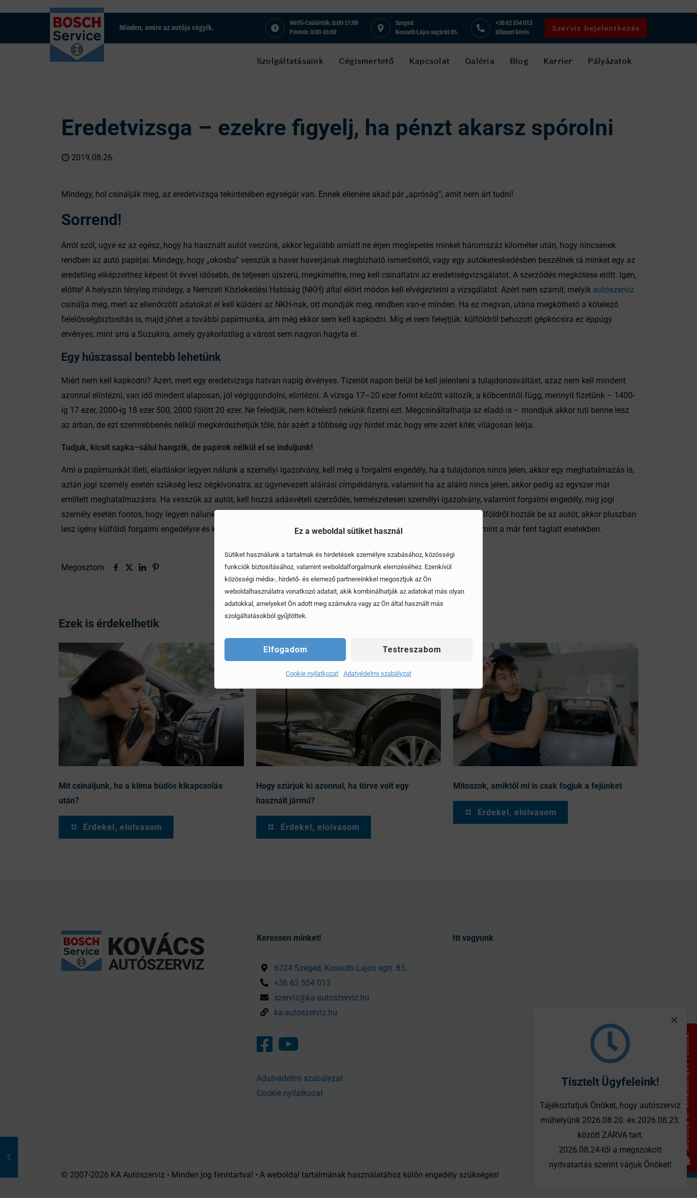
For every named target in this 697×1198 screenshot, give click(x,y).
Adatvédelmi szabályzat (377, 673)
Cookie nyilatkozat (312, 673)
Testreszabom (412, 649)
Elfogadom (285, 649)
